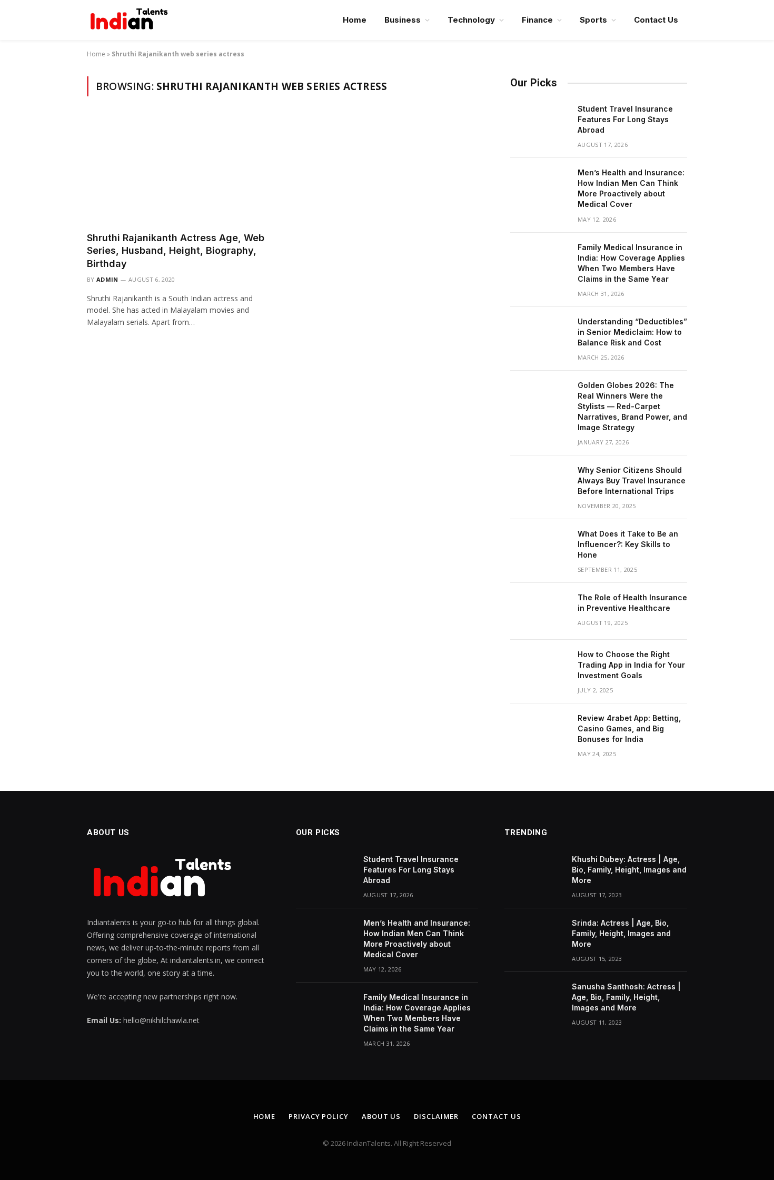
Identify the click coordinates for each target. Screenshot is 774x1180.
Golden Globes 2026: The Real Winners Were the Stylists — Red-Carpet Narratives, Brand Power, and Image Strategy (632, 406)
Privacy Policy (319, 1116)
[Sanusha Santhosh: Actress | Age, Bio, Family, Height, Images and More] (533, 1000)
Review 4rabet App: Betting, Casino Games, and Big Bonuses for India (629, 728)
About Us (381, 1116)
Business (402, 20)
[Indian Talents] (131, 20)
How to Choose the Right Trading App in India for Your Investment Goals (631, 665)
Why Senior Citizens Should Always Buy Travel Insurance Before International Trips (632, 480)
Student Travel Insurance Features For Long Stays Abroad (625, 119)
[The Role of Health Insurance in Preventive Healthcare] (539, 611)
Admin (107, 279)
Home (354, 20)
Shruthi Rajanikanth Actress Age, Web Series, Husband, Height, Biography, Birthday (175, 250)
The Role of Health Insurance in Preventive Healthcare (632, 602)
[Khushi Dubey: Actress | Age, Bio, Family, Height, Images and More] (533, 873)
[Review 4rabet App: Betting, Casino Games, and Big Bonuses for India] (539, 732)
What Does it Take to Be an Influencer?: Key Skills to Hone (628, 544)
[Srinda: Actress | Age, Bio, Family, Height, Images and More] (533, 937)
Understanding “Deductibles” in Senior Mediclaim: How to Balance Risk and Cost (632, 332)
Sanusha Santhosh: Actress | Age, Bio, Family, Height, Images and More (626, 997)
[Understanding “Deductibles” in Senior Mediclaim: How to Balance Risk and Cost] (539, 335)
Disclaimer (436, 1116)
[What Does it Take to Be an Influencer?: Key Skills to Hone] (539, 548)
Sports (593, 20)
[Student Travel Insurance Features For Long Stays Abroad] (539, 123)
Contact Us (656, 20)
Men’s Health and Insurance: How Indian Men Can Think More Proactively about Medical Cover (631, 188)
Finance (537, 20)
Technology (471, 20)
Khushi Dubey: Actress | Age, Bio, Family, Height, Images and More (629, 870)
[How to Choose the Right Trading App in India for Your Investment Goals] (539, 668)
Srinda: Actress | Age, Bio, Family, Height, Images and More (621, 933)
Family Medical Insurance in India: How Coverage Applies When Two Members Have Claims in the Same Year (631, 263)
